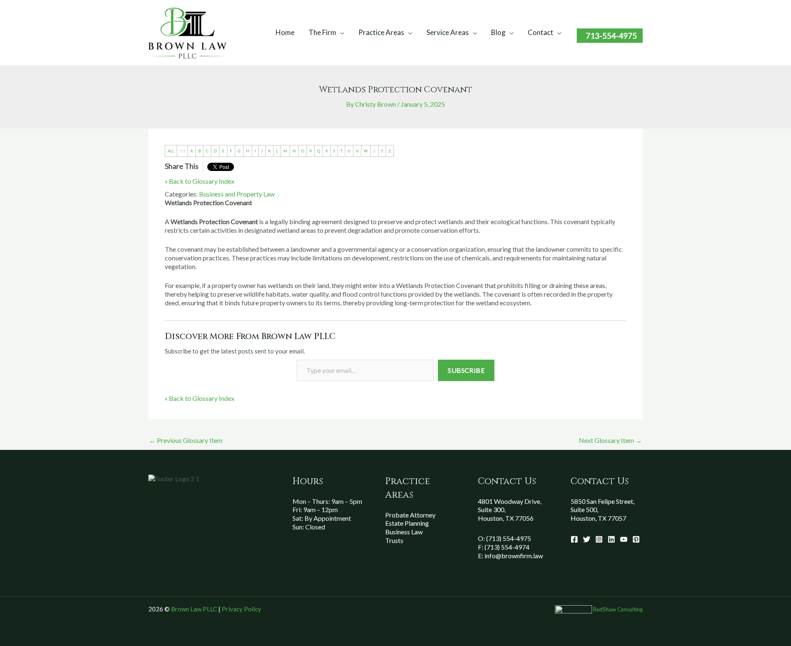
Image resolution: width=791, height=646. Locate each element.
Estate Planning (407, 523)
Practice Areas (381, 32)
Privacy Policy (241, 609)
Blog (498, 32)
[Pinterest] (636, 539)
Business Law (404, 532)
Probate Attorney (410, 515)
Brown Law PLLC (194, 609)
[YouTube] (623, 539)
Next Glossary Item (610, 440)
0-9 (182, 151)
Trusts (394, 540)
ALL (171, 151)
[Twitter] (586, 539)
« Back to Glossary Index (199, 181)
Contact (540, 32)
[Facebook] (574, 539)
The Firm (322, 32)
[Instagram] (599, 539)
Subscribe (466, 370)
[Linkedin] (611, 539)
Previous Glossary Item (185, 440)
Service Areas (447, 32)
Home (285, 32)
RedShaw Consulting (618, 609)
